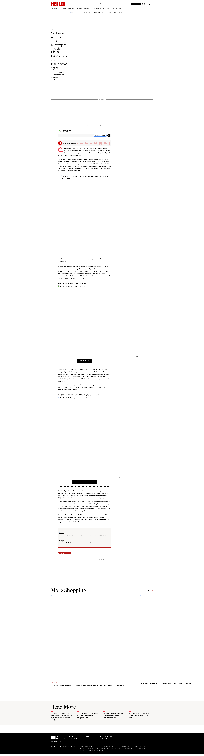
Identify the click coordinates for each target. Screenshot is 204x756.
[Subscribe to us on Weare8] (71, 746)
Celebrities (54, 8)
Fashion (70, 8)
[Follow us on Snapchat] (66, 746)
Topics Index (104, 738)
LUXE (112, 8)
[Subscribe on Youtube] (63, 746)
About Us (72, 736)
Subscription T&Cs (105, 736)
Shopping (105, 8)
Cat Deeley (67, 148)
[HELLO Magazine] (58, 4)
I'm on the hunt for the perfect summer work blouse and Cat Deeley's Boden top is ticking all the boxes (87, 685)
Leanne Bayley (67, 130)
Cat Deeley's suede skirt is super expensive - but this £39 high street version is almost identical (61, 716)
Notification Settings (86, 748)
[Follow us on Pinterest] (68, 746)
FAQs (86, 738)
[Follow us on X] (57, 746)
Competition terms (101, 748)
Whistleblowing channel (124, 746)
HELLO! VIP (118, 8)
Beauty (86, 8)
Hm (87, 557)
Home (53, 29)
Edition (116, 4)
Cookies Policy (93, 746)
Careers (81, 750)
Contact (87, 736)
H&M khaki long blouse (74, 161)
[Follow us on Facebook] (54, 746)
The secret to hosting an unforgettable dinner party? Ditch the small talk (166, 683)
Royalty (62, 8)
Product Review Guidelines (95, 750)
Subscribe (136, 4)
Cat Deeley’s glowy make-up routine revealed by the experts (82, 543)
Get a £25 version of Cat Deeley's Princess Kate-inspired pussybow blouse (88, 715)
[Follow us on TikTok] (60, 746)
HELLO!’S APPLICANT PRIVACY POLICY (134, 748)
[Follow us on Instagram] (51, 746)
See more (149, 590)
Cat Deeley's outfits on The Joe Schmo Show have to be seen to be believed (86, 535)
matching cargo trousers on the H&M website (74, 379)
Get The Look (78, 557)
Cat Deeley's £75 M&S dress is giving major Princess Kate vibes (139, 715)
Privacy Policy (139, 746)
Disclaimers (83, 746)
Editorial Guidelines (115, 748)
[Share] (108, 135)
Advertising (73, 738)
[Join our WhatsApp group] (74, 746)
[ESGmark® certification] (62, 737)
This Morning (64, 557)
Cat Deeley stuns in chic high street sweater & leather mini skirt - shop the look (113, 715)
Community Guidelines (107, 746)
